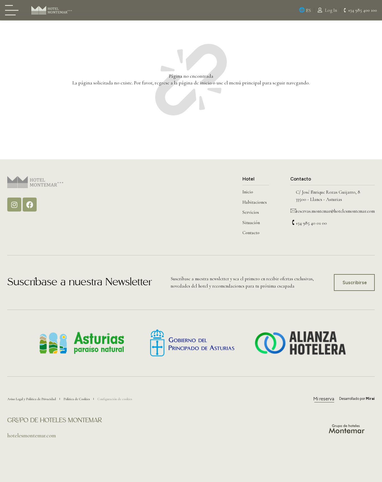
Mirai (370, 398)
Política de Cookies (76, 399)
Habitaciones (254, 202)
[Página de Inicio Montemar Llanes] (51, 10)
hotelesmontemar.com (31, 435)
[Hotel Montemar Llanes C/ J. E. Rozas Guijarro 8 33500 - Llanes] (293, 191)
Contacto (251, 233)
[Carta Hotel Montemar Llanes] (13, 10)
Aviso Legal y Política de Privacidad (31, 399)
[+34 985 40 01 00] (293, 222)
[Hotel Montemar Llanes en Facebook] (30, 205)
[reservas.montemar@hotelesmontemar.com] (293, 210)
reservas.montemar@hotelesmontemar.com (335, 211)
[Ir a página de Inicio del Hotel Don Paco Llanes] (35, 182)
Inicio (247, 192)
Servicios (250, 212)
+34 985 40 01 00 (311, 223)
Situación (251, 222)
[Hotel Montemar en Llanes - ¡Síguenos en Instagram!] (14, 205)
